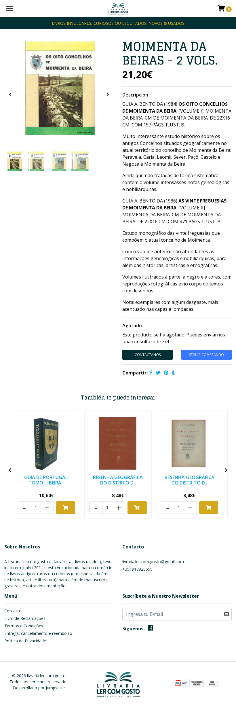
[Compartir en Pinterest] (166, 373)
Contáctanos (148, 354)
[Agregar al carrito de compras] (65, 507)
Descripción (135, 95)
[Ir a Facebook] (150, 629)
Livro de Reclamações (24, 618)
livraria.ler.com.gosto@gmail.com (153, 561)
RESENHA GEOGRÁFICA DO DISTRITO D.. (118, 480)
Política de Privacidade (25, 640)
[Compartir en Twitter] (158, 373)
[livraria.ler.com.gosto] (118, 8)
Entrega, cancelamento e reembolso (38, 633)
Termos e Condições (23, 626)
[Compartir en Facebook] (151, 373)
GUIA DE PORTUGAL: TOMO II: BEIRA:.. (46, 480)
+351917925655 (137, 569)
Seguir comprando (206, 354)
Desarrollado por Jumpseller (39, 687)
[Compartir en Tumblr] (173, 373)
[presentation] (10, 94)
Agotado (132, 325)
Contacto (13, 611)
